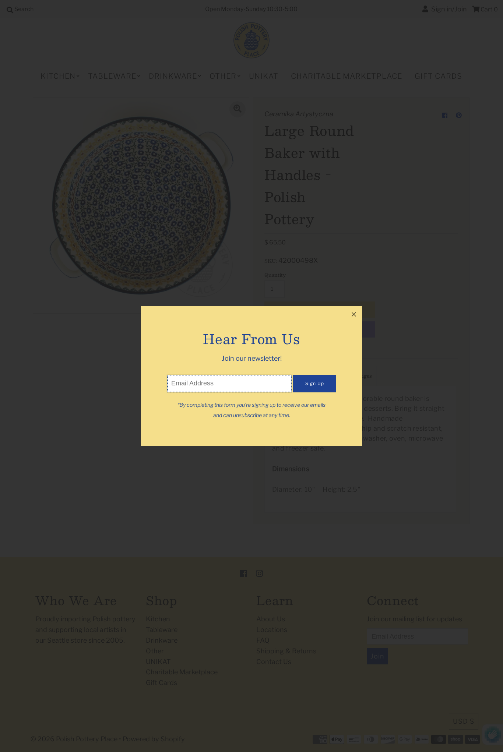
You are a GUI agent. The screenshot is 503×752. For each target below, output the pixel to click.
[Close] (354, 314)
